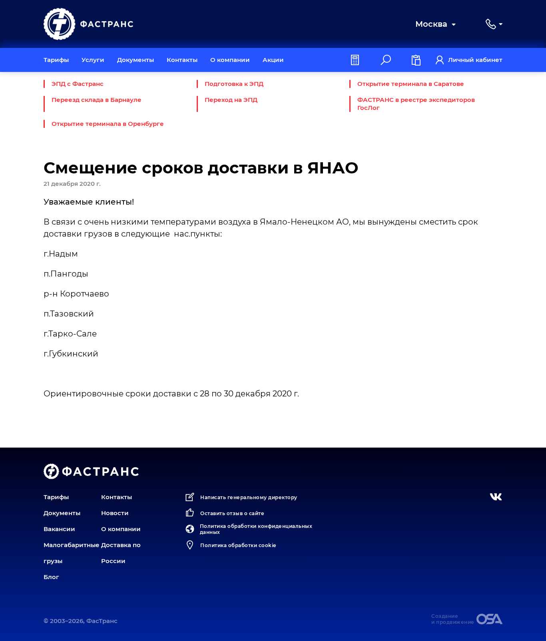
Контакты (182, 60)
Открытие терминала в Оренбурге (108, 123)
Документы (135, 60)
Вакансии (59, 529)
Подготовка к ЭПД (234, 84)
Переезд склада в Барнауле (96, 100)
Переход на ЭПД (231, 100)
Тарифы (56, 60)
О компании (230, 60)
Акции (273, 60)
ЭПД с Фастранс (78, 84)
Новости (115, 513)
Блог (51, 577)
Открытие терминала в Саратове (410, 84)
